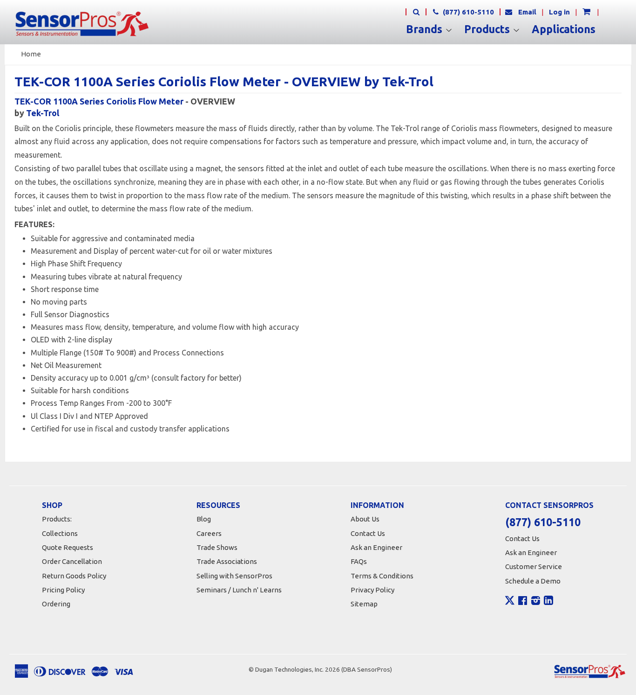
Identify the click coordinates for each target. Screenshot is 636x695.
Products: (57, 519)
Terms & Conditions (382, 576)
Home (31, 54)
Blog (203, 519)
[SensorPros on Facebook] (523, 601)
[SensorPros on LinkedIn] (548, 601)
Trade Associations (226, 561)
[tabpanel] (318, 334)
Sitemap (364, 604)
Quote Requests (67, 547)
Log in (559, 12)
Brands (425, 29)
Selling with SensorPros (234, 576)
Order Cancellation (72, 561)
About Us (365, 519)
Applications (563, 29)
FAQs (359, 561)
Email (527, 12)
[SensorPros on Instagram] (536, 601)
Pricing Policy (63, 590)
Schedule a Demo (533, 581)
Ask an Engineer (376, 547)
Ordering (56, 604)
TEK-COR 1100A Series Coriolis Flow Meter (99, 101)
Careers (209, 533)
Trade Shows (216, 547)
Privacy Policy (372, 590)
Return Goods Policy (74, 576)
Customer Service (533, 566)
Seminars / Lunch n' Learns (239, 590)
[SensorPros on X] (509, 602)
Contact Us (368, 533)
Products (488, 29)
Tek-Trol (42, 113)
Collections (60, 533)
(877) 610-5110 (467, 12)
